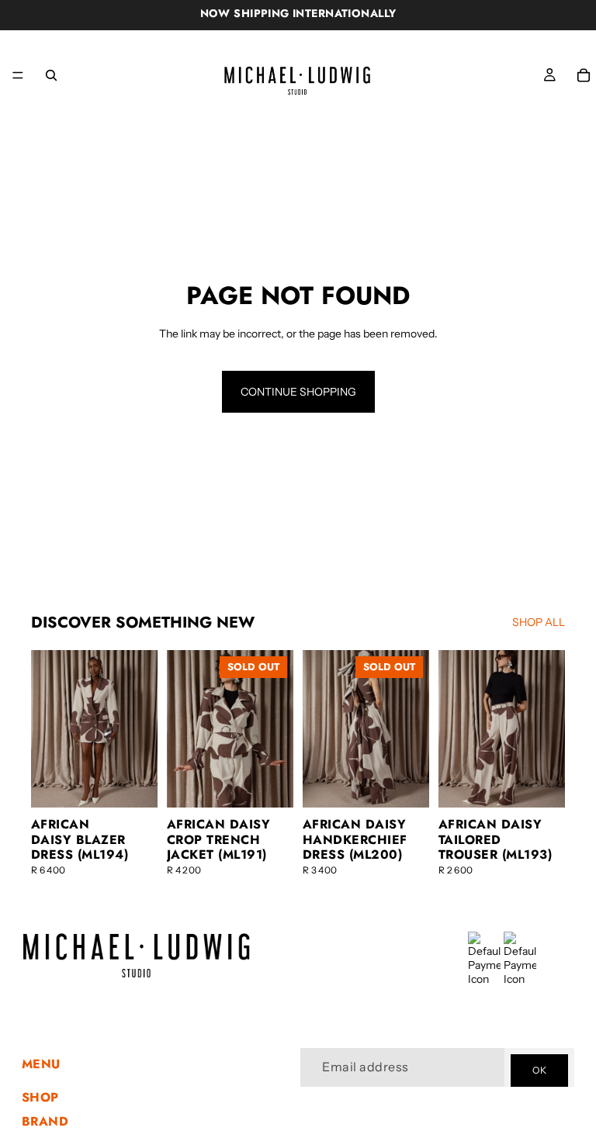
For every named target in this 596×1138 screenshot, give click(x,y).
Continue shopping (298, 392)
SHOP (40, 1097)
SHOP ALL (538, 622)
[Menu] (18, 75)
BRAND (45, 1121)
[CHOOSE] (133, 784)
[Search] (51, 75)
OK (539, 1071)
